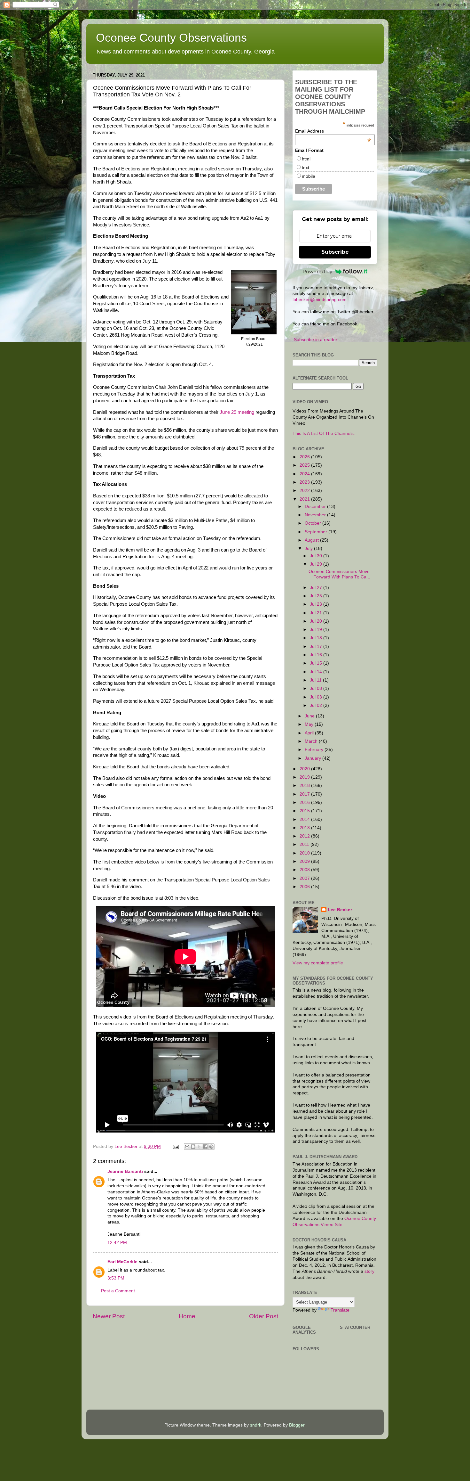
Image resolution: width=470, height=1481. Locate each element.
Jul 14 (316, 671)
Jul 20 (316, 621)
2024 (305, 473)
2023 (305, 482)
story (369, 1271)
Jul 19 (316, 629)
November (316, 514)
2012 (305, 836)
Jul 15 (316, 663)
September (316, 531)
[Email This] (187, 1146)
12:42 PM (117, 1242)
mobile (308, 176)
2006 (305, 886)
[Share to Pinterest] (211, 1146)
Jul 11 (316, 680)
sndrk (255, 1425)
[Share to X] (199, 1146)
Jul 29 (316, 564)
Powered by (317, 271)
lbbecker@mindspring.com (320, 299)
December (316, 506)
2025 (305, 465)
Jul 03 (316, 697)
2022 (305, 490)
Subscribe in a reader (315, 339)
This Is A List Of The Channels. (324, 433)
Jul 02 (316, 705)
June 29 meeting (237, 412)
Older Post (263, 1316)
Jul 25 (316, 595)
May (310, 724)
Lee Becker (340, 909)
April (310, 733)
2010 (305, 853)
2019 (305, 777)
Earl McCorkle (122, 1261)
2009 (305, 861)
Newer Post (109, 1316)
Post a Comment (118, 1291)
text (305, 167)
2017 (305, 794)
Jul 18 (316, 637)
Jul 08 (316, 688)
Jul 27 (316, 587)
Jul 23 (316, 604)
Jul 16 (316, 654)
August (312, 540)
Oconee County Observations (171, 37)
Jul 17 (316, 646)
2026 (305, 456)
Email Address (333, 131)
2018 (305, 785)
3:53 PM (115, 1278)
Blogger (296, 1425)
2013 (305, 827)
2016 (305, 802)
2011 (305, 844)
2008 (305, 869)
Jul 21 (316, 612)
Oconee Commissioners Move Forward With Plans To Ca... (339, 574)
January (313, 758)
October (313, 523)
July (309, 548)
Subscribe (335, 252)
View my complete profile (318, 963)
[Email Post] (175, 1146)
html (306, 158)
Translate (340, 1310)
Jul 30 (316, 555)
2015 (305, 810)
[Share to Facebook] (205, 1146)
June (310, 716)
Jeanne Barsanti (125, 1171)
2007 (305, 878)
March (312, 741)
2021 (305, 499)
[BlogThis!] (193, 1146)
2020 (305, 768)
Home (187, 1316)
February (315, 749)
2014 (305, 819)
